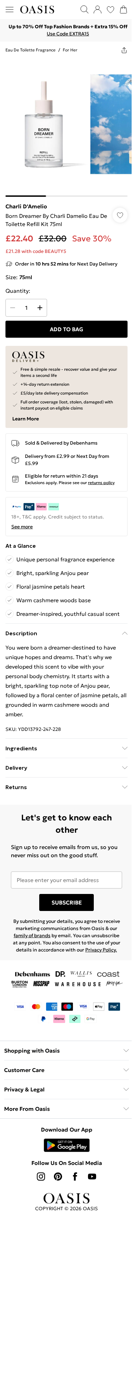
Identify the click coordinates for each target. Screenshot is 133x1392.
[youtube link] (92, 1176)
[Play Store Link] (67, 1145)
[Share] (124, 50)
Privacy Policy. (101, 950)
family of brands (32, 935)
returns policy (101, 482)
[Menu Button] (9, 9)
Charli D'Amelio (26, 206)
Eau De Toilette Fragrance (30, 49)
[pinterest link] (58, 1176)
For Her (70, 49)
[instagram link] (41, 1176)
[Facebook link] (75, 1176)
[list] (66, 128)
